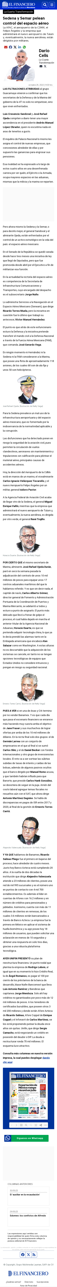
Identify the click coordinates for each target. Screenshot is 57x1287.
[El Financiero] (18, 4)
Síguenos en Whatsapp (30, 1138)
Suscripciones (43, 1282)
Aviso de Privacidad (28, 1286)
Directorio (29, 1282)
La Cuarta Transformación (18, 11)
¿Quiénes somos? (13, 1282)
